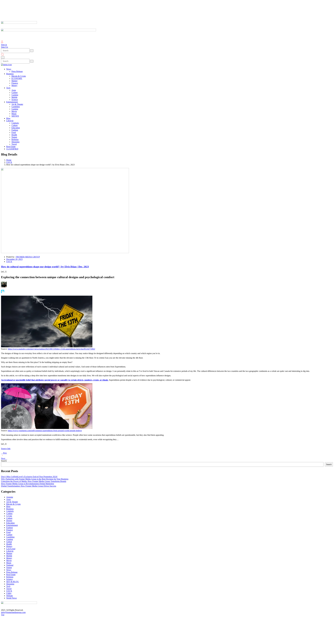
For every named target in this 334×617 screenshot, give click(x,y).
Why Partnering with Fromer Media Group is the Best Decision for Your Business (34, 479)
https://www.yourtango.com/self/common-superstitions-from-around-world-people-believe (45, 430)
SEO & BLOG (12, 581)
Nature (9, 567)
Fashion (9, 527)
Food (8, 532)
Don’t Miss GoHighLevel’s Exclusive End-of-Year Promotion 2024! (29, 476)
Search (4, 461)
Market (9, 553)
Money (9, 558)
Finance (9, 530)
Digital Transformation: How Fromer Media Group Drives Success (28, 486)
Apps (8, 499)
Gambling (10, 537)
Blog (8, 506)
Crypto (9, 516)
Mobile (9, 556)
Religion (9, 577)
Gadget (9, 535)
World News (11, 598)
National (9, 565)
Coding (9, 513)
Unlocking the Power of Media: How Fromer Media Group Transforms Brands (33, 481)
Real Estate (11, 574)
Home (8, 160)
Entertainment (12, 525)
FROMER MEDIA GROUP (28, 257)
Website (9, 596)
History (9, 546)
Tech (8, 586)
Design (9, 520)
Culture (9, 518)
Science (9, 579)
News (8, 570)
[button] (167, 322)
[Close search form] (2, 57)
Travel (8, 589)
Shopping (10, 584)
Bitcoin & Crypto (13, 504)
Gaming (9, 539)
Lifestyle (9, 551)
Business (10, 509)
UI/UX (9, 162)
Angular (9, 497)
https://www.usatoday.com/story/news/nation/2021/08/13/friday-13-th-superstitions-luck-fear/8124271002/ (51, 349)
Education (10, 523)
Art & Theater (12, 502)
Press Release (11, 572)
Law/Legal (10, 549)
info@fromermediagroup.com (13, 612)
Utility (8, 593)
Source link (5, 448)
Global (9, 542)
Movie (9, 560)
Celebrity (10, 511)
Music (8, 563)
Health (9, 544)
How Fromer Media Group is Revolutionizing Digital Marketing (27, 484)
